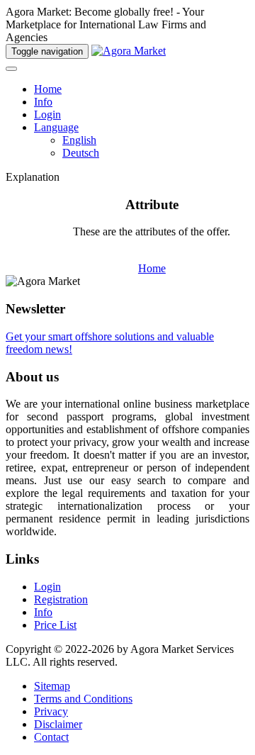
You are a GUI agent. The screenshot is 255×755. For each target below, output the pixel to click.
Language (56, 127)
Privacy (51, 711)
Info (43, 102)
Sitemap (52, 686)
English (79, 140)
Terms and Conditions (83, 699)
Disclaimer (58, 724)
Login (47, 114)
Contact (51, 737)
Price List (55, 625)
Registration (61, 599)
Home (48, 89)
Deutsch (80, 153)
